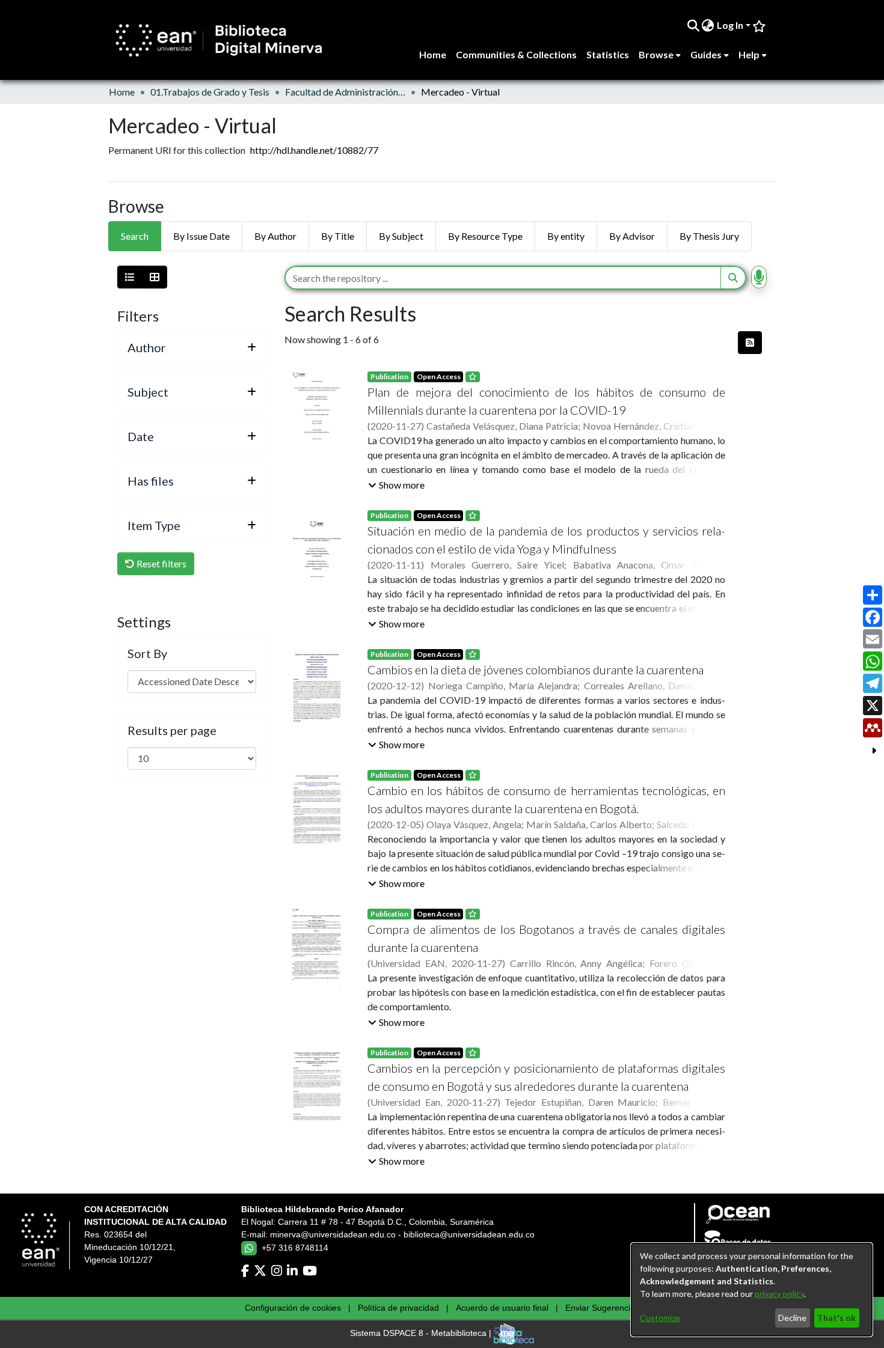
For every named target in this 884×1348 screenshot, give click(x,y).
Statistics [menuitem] (607, 54)
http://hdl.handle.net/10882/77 (314, 150)
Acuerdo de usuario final (502, 1308)
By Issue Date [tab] (201, 236)
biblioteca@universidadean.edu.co (469, 1234)
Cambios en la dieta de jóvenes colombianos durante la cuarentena (535, 669)
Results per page (171, 730)
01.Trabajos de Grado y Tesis (209, 91)
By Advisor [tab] (632, 236)
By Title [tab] (337, 236)
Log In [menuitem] (730, 25)
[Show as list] (130, 277)
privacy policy (779, 1294)
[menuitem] (708, 25)
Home (122, 91)
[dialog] (751, 1289)
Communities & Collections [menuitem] (516, 54)
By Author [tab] (275, 236)
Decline (792, 1318)
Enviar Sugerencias (602, 1308)
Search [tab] (135, 236)
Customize (660, 1318)
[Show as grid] (154, 277)
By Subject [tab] (401, 236)
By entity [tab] (566, 236)
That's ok (836, 1318)
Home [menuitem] (432, 54)
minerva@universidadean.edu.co (333, 1234)
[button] (396, 485)
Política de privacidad (398, 1308)
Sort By (147, 653)
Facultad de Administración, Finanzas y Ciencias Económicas (345, 91)
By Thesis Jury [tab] (709, 236)
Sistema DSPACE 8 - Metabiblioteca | (422, 1333)
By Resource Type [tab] (485, 236)
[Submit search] (693, 25)
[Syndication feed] (750, 342)
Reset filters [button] (160, 563)
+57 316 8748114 (295, 1247)
